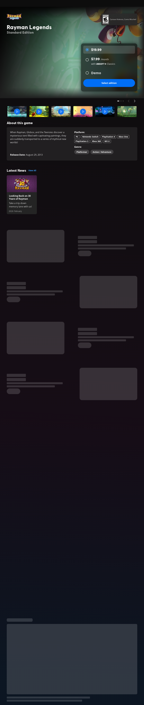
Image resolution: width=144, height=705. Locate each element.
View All (32, 170)
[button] (17, 111)
